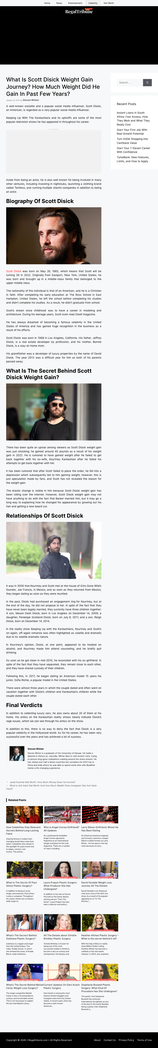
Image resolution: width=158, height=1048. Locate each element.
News (59, 3)
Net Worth (109, 3)
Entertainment (75, 3)
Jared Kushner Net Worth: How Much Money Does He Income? (42, 782)
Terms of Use (144, 1040)
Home (47, 3)
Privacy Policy (126, 1040)
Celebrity (93, 3)
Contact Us (110, 1040)
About (97, 1040)
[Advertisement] (79, 43)
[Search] (147, 82)
